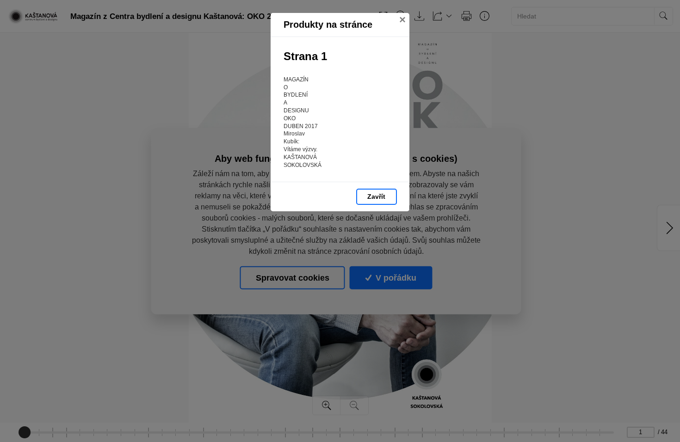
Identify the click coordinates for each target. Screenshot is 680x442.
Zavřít (376, 196)
